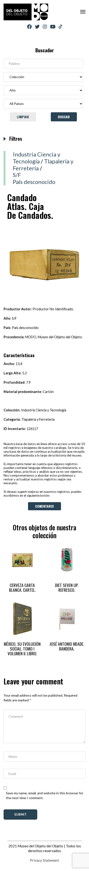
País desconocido (34, 181)
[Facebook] (29, 26)
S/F (17, 174)
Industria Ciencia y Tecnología (36, 158)
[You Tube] (53, 26)
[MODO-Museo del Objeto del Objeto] (26, 12)
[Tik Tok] (60, 26)
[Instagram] (45, 26)
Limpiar (23, 116)
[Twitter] (37, 26)
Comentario (44, 506)
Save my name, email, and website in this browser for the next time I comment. (44, 795)
